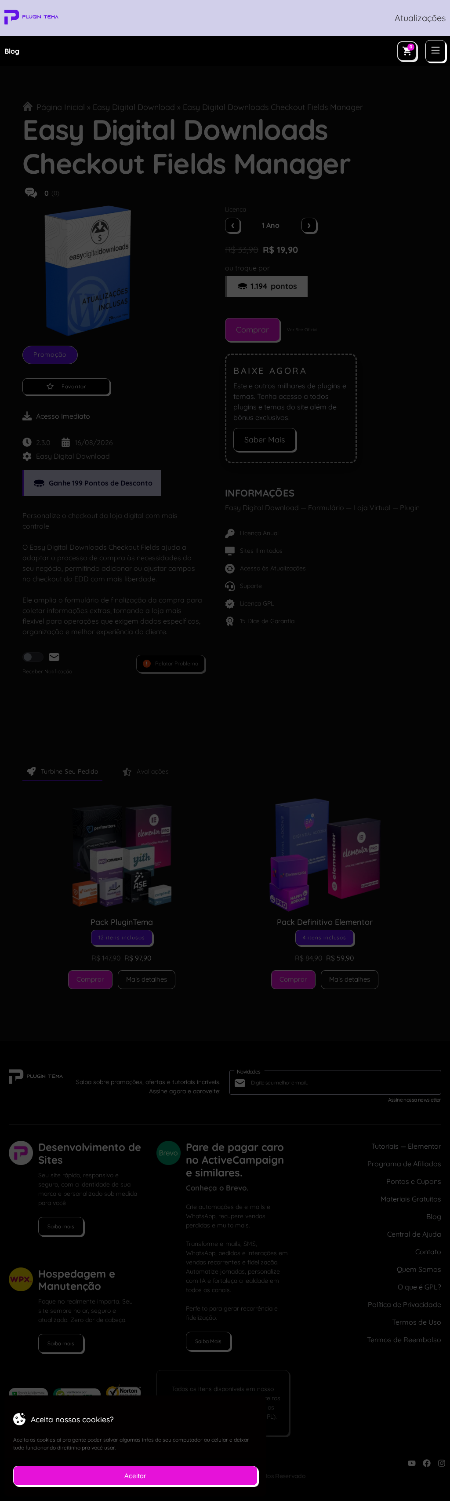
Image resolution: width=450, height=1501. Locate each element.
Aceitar (135, 1476)
